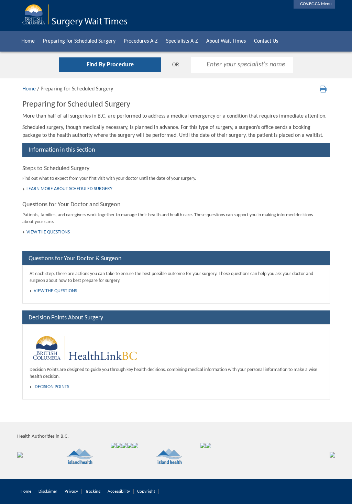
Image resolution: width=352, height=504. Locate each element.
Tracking (92, 491)
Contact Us (266, 41)
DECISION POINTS (52, 387)
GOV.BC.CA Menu (314, 4)
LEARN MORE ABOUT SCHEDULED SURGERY (69, 188)
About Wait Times (226, 41)
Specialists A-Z (182, 41)
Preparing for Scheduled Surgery (79, 41)
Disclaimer (47, 491)
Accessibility (119, 491)
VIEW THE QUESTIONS (48, 232)
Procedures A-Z (141, 41)
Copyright (146, 491)
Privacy (71, 491)
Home (28, 41)
